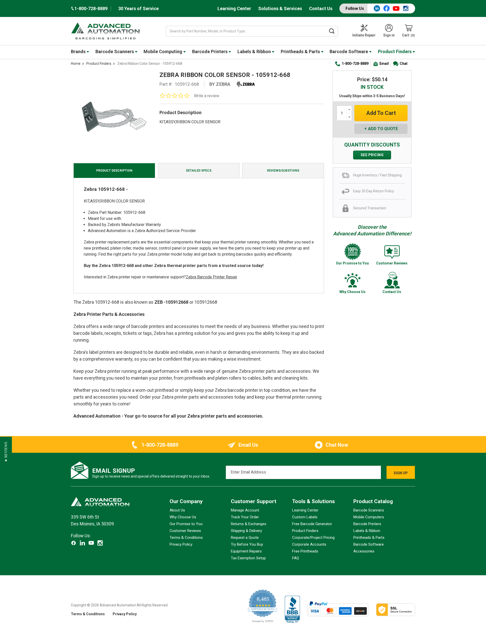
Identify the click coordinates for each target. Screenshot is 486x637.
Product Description (114, 170)
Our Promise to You (186, 524)
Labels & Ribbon (254, 51)
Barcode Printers (210, 51)
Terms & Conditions (186, 537)
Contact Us (320, 8)
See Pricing (372, 155)
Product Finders (395, 51)
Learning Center (234, 8)
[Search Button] (332, 31)
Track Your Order (245, 517)
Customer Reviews (185, 530)
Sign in (389, 35)
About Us (177, 510)
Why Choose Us (183, 517)
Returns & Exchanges (248, 524)
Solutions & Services (280, 8)
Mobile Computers (368, 517)
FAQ (295, 558)
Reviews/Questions (283, 170)
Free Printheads (305, 551)
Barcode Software (349, 51)
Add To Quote (383, 128)
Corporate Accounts (309, 544)
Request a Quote (245, 537)
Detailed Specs (198, 170)
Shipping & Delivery (246, 530)
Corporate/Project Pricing (313, 537)
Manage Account (245, 510)
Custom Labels (304, 517)
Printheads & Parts (301, 51)
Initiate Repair (364, 35)
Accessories (363, 551)
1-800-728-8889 (355, 63)
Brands (79, 51)
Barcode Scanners (115, 51)
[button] (6, 452)
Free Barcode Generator (312, 524)
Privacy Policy (181, 544)
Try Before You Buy (247, 544)
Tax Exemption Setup (248, 558)
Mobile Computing (163, 51)
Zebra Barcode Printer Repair (211, 277)
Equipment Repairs (246, 551)
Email (384, 63)
